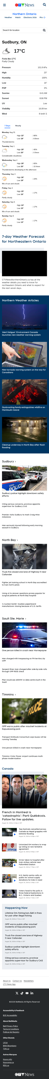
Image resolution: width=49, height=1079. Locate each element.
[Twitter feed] (16, 993)
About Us (7, 981)
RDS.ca (6, 1065)
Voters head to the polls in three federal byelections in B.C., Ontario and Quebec (31, 893)
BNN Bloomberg (9, 1046)
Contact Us (17, 981)
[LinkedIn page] (32, 993)
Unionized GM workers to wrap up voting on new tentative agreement (32, 847)
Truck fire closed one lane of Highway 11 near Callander (24, 573)
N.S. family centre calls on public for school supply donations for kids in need (30, 877)
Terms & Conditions (11, 1029)
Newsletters (29, 981)
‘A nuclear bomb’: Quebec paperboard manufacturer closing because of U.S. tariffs (21, 605)
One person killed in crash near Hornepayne (24, 650)
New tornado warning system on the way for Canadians (24, 371)
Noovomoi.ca (8, 1062)
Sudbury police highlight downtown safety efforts (23, 494)
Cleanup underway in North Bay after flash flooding (23, 446)
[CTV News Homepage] (24, 5)
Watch (18, 17)
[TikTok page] (21, 993)
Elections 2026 (30, 17)
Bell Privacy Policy (10, 1026)
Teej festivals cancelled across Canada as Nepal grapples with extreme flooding (33, 831)
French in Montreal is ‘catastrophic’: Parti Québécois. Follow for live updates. (24, 816)
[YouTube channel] (27, 993)
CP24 (5, 1043)
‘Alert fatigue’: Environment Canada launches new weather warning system (21, 333)
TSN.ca (6, 1049)
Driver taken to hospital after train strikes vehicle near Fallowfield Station (31, 862)
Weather (8, 17)
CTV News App (9, 984)
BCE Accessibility (10, 1015)
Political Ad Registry (11, 1032)
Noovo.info (7, 1059)
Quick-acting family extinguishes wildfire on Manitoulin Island (23, 408)
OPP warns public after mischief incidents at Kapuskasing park (24, 727)
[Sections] (4, 5)
